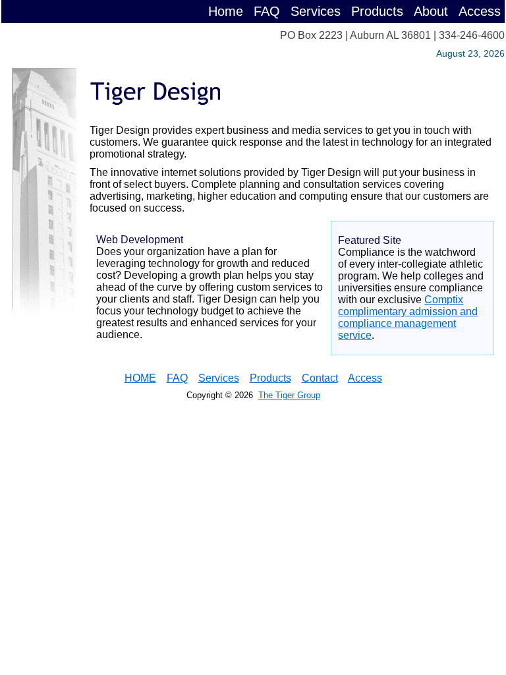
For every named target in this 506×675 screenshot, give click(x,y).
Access (480, 11)
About (431, 11)
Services (316, 11)
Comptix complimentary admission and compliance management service (408, 317)
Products (377, 11)
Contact (320, 378)
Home (225, 11)
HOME (140, 378)
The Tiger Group (289, 395)
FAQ (267, 11)
